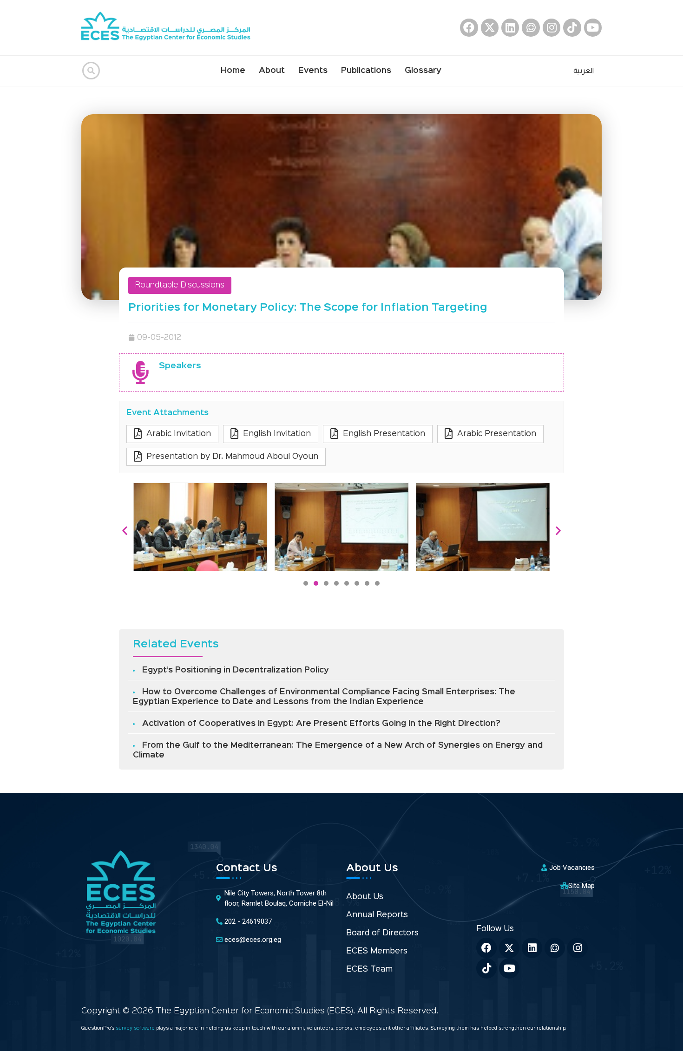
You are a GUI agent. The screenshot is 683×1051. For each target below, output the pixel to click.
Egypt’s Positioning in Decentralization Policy (235, 670)
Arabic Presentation (496, 434)
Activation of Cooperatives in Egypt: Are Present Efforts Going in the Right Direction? (321, 723)
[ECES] (169, 27)
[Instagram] (551, 27)
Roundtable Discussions (179, 285)
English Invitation (277, 434)
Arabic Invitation (178, 434)
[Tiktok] (572, 27)
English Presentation (384, 434)
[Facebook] (469, 27)
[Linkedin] (510, 27)
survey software (136, 1028)
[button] (305, 583)
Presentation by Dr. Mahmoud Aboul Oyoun (232, 456)
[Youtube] (593, 27)
